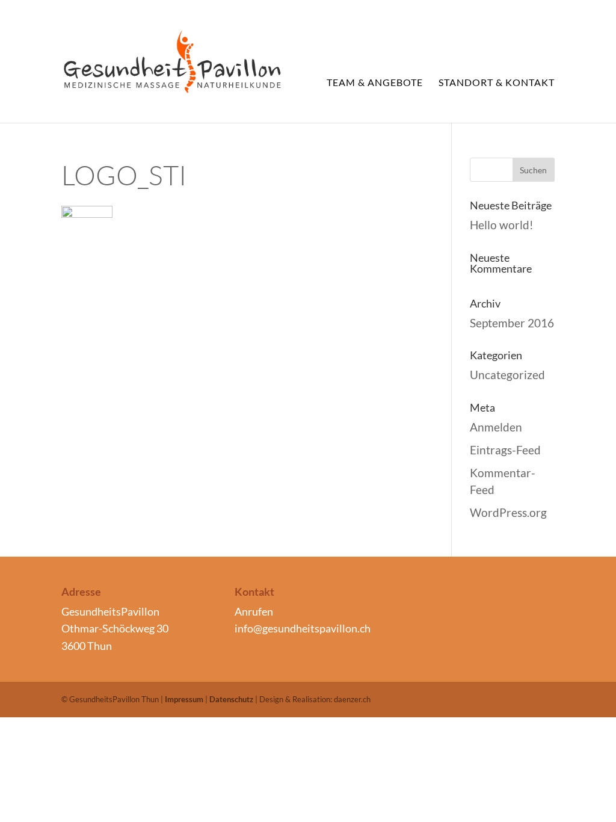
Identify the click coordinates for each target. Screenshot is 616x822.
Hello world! (502, 225)
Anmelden (496, 427)
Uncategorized (507, 375)
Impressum (184, 699)
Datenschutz (231, 699)
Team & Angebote (375, 83)
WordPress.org (508, 512)
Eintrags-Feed (505, 450)
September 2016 (512, 323)
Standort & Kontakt (497, 83)
